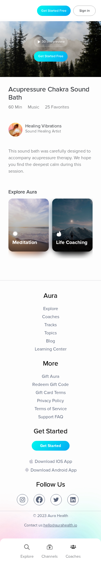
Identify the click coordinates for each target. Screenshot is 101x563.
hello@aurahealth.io (60, 525)
